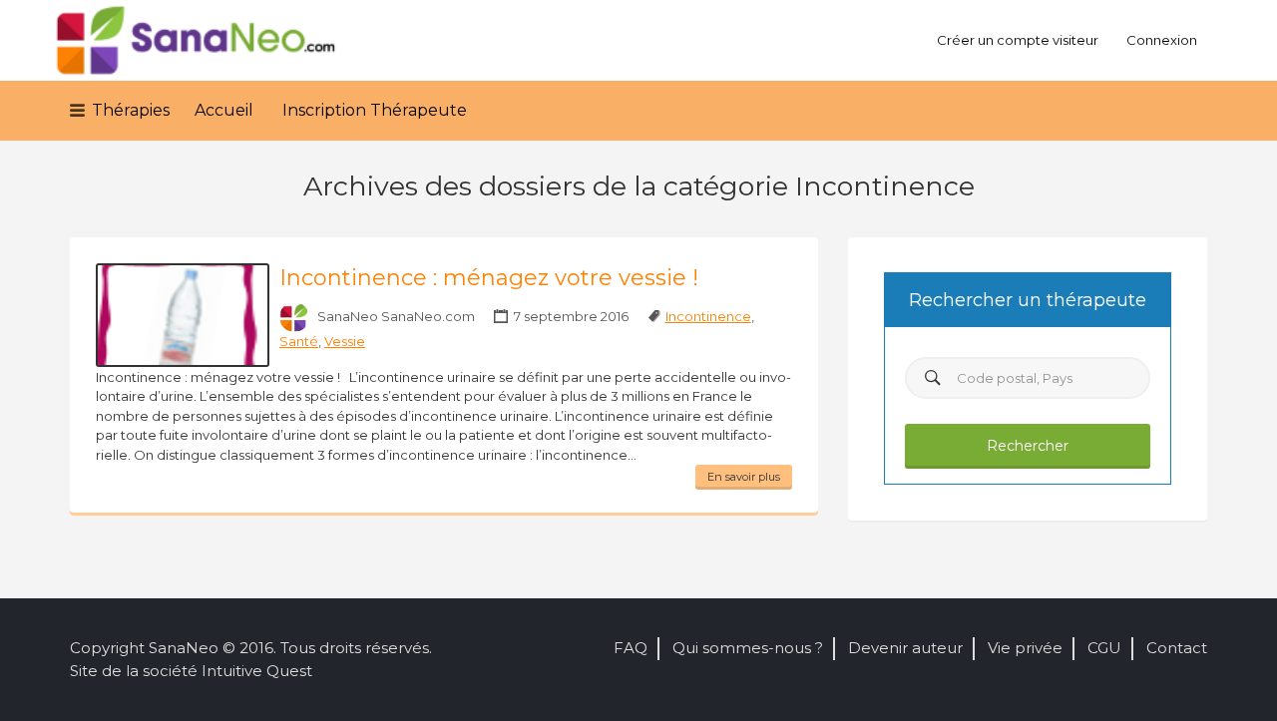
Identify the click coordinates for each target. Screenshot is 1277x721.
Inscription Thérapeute (374, 110)
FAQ (630, 647)
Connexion (1161, 40)
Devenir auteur (905, 647)
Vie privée (1025, 647)
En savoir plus (743, 477)
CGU (1104, 647)
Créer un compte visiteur (1017, 40)
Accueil (224, 110)
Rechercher (1027, 446)
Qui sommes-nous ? (747, 647)
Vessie (344, 341)
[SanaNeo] (196, 40)
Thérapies (131, 110)
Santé (298, 341)
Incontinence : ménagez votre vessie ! (488, 277)
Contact (1176, 647)
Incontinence (708, 316)
